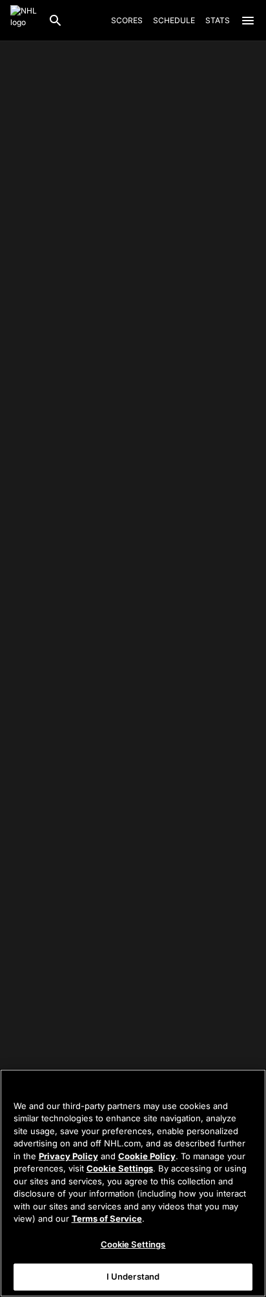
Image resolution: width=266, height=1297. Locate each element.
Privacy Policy (68, 1156)
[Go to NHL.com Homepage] (23, 20)
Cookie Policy (147, 1156)
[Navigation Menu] (248, 20)
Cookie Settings (120, 1168)
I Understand (133, 1276)
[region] (133, 1183)
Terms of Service (107, 1218)
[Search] (55, 20)
